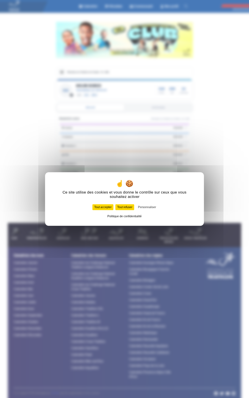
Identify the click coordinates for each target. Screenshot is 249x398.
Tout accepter (103, 207)
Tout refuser (124, 207)
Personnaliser (147, 207)
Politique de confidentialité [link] (124, 216)
